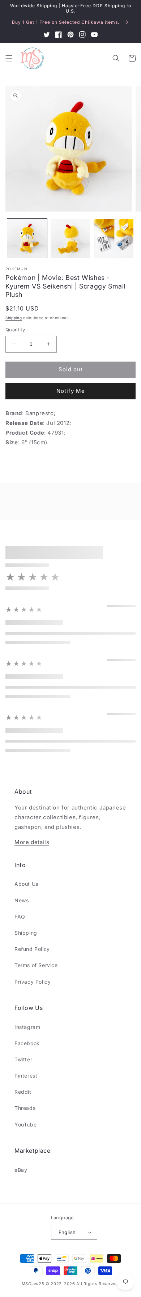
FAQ (19, 916)
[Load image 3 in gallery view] (113, 238)
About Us (26, 884)
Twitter (23, 1059)
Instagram (27, 1027)
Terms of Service (36, 965)
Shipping (13, 318)
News (21, 900)
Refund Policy (32, 949)
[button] (9, 58)
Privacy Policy (32, 982)
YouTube (25, 1124)
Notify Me (70, 390)
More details (31, 842)
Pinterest (25, 1075)
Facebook (27, 1043)
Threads (24, 1108)
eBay (20, 1170)
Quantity (15, 329)
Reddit (22, 1092)
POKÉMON (16, 269)
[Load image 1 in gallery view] (27, 238)
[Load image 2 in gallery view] (70, 238)
